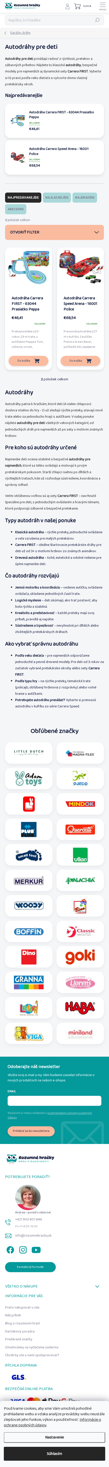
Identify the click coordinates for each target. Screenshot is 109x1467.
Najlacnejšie (56, 197)
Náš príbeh (13, 1315)
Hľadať (97, 20)
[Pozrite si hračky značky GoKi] (80, 957)
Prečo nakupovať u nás (22, 1307)
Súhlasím (54, 1454)
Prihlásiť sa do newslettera (31, 1131)
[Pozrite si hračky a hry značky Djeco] (80, 778)
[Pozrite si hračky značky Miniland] (80, 1033)
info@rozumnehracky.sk (33, 1235)
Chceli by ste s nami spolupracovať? (32, 1355)
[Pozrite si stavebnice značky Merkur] (29, 880)
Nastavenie (54, 1437)
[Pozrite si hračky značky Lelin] (29, 1008)
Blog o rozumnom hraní (22, 1323)
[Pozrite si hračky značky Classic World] (80, 931)
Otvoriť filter (24, 232)
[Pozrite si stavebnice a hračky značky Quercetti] (80, 829)
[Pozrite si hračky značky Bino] (80, 906)
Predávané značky (18, 1339)
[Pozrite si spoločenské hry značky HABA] (80, 1008)
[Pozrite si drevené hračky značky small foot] (28, 855)
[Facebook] (9, 1248)
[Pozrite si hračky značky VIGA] (29, 1033)
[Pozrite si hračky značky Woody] (29, 906)
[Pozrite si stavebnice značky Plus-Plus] (29, 829)
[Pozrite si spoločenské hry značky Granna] (29, 982)
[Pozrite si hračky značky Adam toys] (28, 778)
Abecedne (16, 209)
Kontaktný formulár (30, 1267)
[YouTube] (36, 1248)
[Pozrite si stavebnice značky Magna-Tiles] (80, 753)
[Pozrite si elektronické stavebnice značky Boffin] (29, 931)
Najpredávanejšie (23, 197)
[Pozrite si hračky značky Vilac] (80, 855)
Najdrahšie (85, 197)
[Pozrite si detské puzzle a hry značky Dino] (29, 957)
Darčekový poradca (20, 1331)
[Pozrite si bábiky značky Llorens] (80, 982)
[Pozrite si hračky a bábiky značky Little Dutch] (29, 753)
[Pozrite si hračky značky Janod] (29, 804)
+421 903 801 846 (28, 1219)
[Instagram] (22, 1248)
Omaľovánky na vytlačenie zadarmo (32, 1347)
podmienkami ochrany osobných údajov (50, 1115)
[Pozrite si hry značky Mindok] (80, 804)
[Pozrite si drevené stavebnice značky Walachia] (80, 880)
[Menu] (102, 6)
